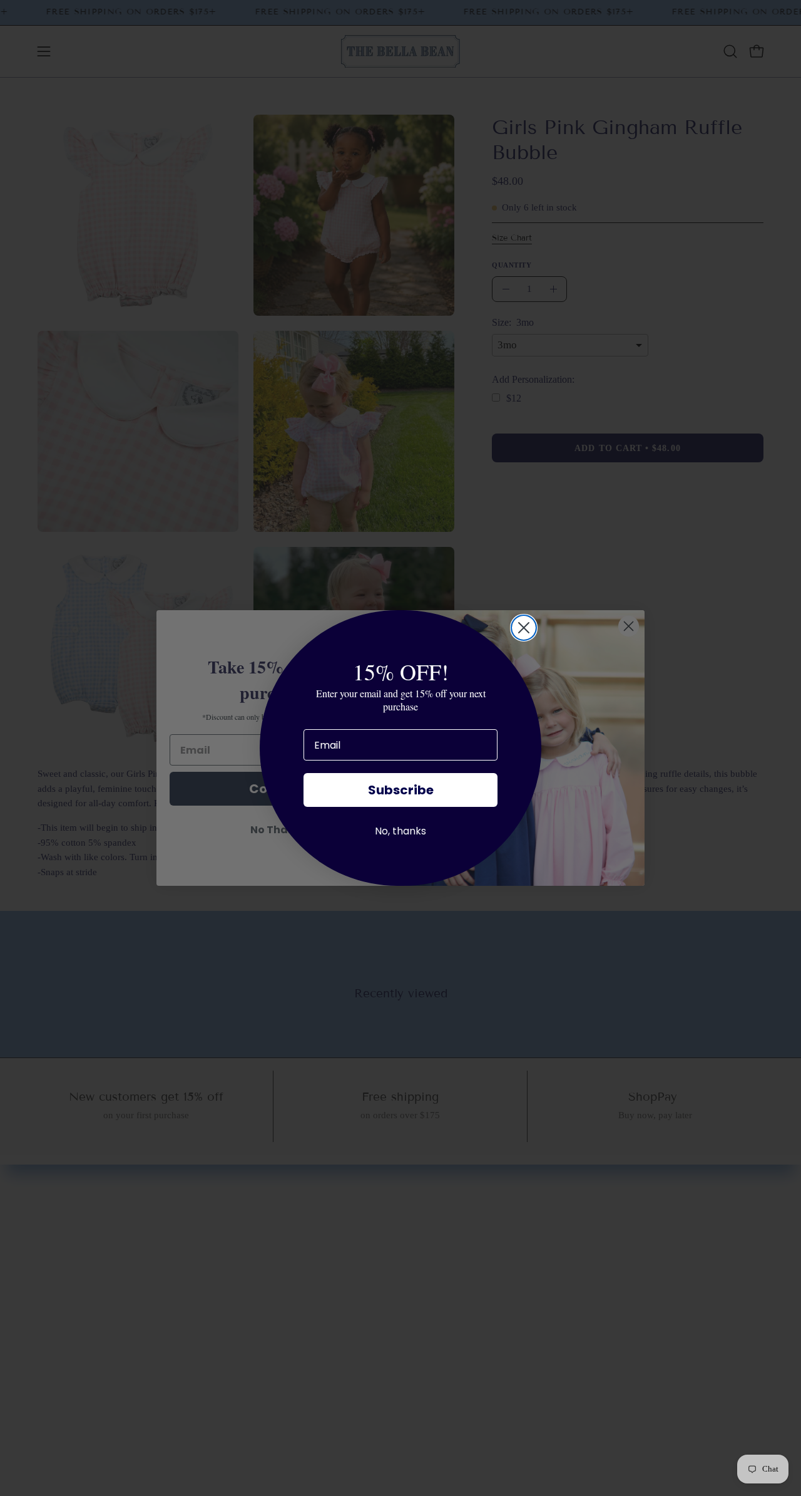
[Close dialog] (523, 627)
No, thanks (400, 831)
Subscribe (401, 790)
